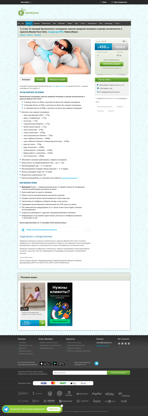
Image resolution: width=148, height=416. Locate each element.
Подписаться (53, 409)
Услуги (83, 23)
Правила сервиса (25, 351)
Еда (23, 23)
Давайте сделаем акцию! (49, 342)
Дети (101, 23)
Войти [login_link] (104, 2)
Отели (118, 23)
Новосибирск (25, 2)
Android (62, 86)
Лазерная (120, 106)
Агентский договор (74, 342)
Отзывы (40, 79)
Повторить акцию (111, 64)
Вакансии (22, 348)
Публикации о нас (25, 345)
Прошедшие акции (47, 348)
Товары (70, 23)
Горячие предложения (104, 106)
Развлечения (47, 23)
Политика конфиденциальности (79, 351)
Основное (26, 79)
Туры (77, 23)
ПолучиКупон (93, 23)
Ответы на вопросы (26, 354)
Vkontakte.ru (122, 343)
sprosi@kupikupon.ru (104, 342)
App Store (46, 363)
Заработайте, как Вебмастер (50, 345)
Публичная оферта (74, 348)
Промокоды (109, 23)
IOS (54, 86)
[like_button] (124, 41)
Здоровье (37, 23)
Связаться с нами (102, 345)
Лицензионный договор (76, 345)
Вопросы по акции (57, 79)
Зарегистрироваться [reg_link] (120, 2)
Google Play (59, 363)
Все (19, 23)
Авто (55, 23)
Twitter (125, 343)
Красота (29, 23)
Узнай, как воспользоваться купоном (41, 229)
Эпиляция (100, 111)
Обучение (62, 23)
